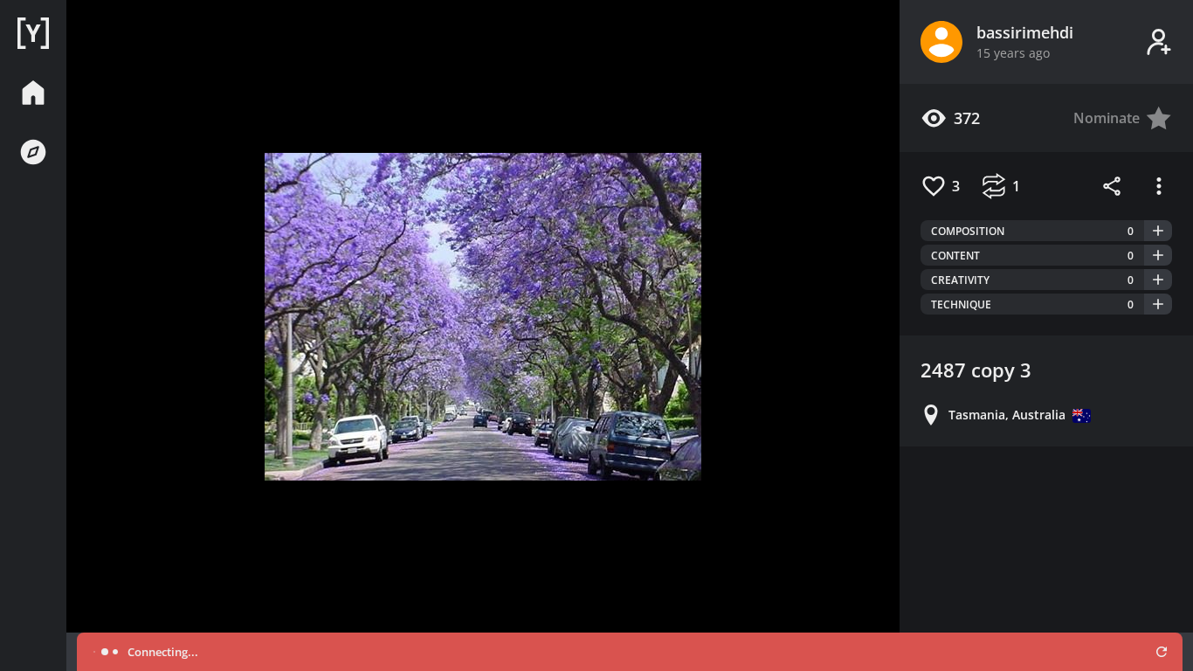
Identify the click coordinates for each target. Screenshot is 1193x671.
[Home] (33, 33)
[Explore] (33, 152)
